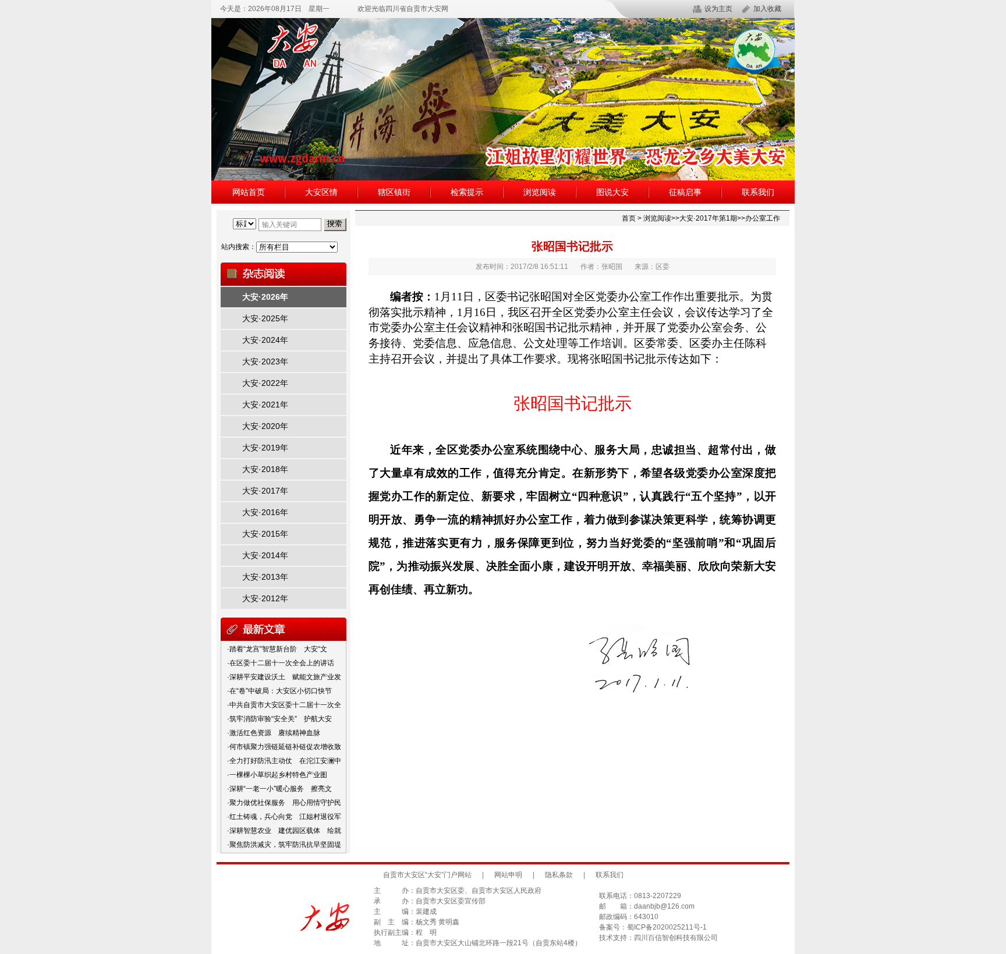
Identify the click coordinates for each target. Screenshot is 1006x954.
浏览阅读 (539, 192)
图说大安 (612, 192)
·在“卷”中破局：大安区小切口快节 (279, 691)
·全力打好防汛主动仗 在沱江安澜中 (284, 761)
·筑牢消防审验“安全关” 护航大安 (279, 719)
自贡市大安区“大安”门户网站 (427, 875)
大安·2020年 (265, 426)
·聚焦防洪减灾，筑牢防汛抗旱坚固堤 (284, 844)
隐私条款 (559, 875)
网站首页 (248, 192)
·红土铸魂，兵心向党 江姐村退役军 (284, 817)
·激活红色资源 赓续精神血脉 (273, 733)
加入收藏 (767, 9)
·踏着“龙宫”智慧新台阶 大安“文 (277, 649)
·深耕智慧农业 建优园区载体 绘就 (284, 831)
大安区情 (321, 192)
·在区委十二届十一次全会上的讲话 (280, 663)
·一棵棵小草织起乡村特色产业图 (277, 775)
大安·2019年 (265, 447)
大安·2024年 (265, 340)
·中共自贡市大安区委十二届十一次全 (284, 705)
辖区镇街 (394, 192)
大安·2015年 (265, 533)
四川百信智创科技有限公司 (676, 938)
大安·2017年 (265, 490)
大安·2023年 (265, 361)
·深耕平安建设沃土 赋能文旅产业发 (284, 677)
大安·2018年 (265, 469)
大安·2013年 (265, 576)
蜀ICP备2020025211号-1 (667, 927)
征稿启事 (685, 192)
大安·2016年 (265, 512)
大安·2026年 (265, 297)
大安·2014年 (265, 555)
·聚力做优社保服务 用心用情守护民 (284, 803)
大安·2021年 (265, 404)
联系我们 (758, 192)
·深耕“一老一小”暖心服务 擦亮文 (279, 789)
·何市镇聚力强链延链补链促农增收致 (284, 747)
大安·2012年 (265, 598)
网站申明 (508, 875)
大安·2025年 (265, 318)
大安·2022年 (265, 383)
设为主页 (718, 9)
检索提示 (467, 192)
